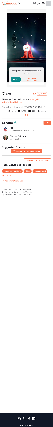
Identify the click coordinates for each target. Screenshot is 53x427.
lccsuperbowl (40, 171)
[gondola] (9, 3)
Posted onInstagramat (22, 107)
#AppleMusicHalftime (12, 102)
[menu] (49, 94)
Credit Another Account (28, 151)
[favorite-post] (34, 93)
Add (47, 123)
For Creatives (26, 425)
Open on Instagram (32, 79)
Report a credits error (37, 161)
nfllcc (27, 171)
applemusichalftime (12, 171)
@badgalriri (35, 99)
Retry (16, 79)
